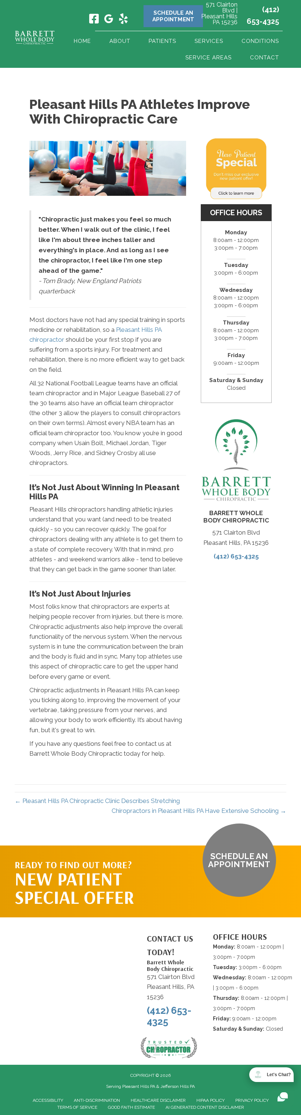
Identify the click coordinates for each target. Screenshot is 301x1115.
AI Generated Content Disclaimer (205, 1107)
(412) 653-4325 (236, 556)
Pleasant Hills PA (138, 1086)
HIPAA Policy (210, 1100)
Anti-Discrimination (97, 1100)
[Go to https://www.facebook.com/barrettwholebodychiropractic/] (93, 19)
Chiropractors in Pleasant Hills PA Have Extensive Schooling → (199, 810)
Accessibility (48, 1100)
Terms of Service (77, 1107)
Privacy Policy (252, 1100)
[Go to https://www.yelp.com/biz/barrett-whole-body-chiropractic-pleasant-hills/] (123, 19)
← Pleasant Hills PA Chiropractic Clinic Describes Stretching (97, 800)
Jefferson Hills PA (177, 1086)
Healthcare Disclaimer (158, 1100)
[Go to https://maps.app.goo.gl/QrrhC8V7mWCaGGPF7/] (108, 20)
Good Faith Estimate (131, 1107)
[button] (239, 860)
